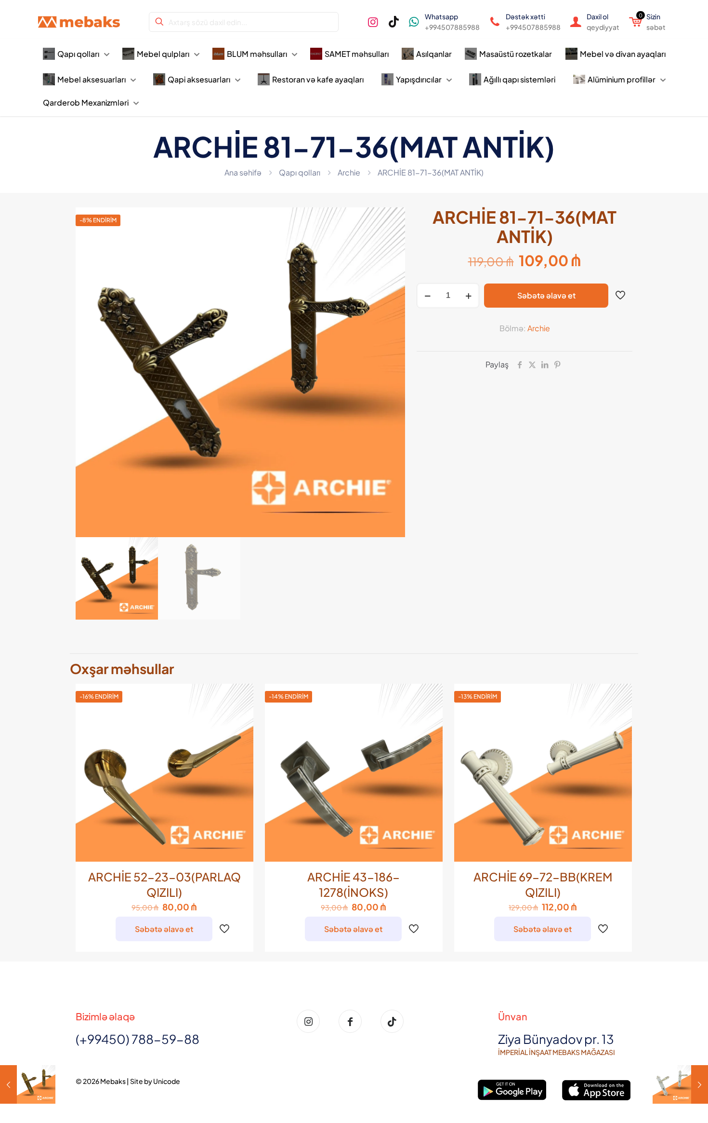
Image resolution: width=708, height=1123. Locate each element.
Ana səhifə (243, 172)
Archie (349, 172)
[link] (512, 1090)
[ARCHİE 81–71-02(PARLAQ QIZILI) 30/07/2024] (27, 1084)
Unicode (166, 1081)
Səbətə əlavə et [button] (164, 929)
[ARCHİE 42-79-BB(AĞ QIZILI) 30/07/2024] (680, 1084)
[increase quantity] (468, 295)
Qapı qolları (299, 172)
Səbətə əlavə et (546, 295)
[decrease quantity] (427, 295)
